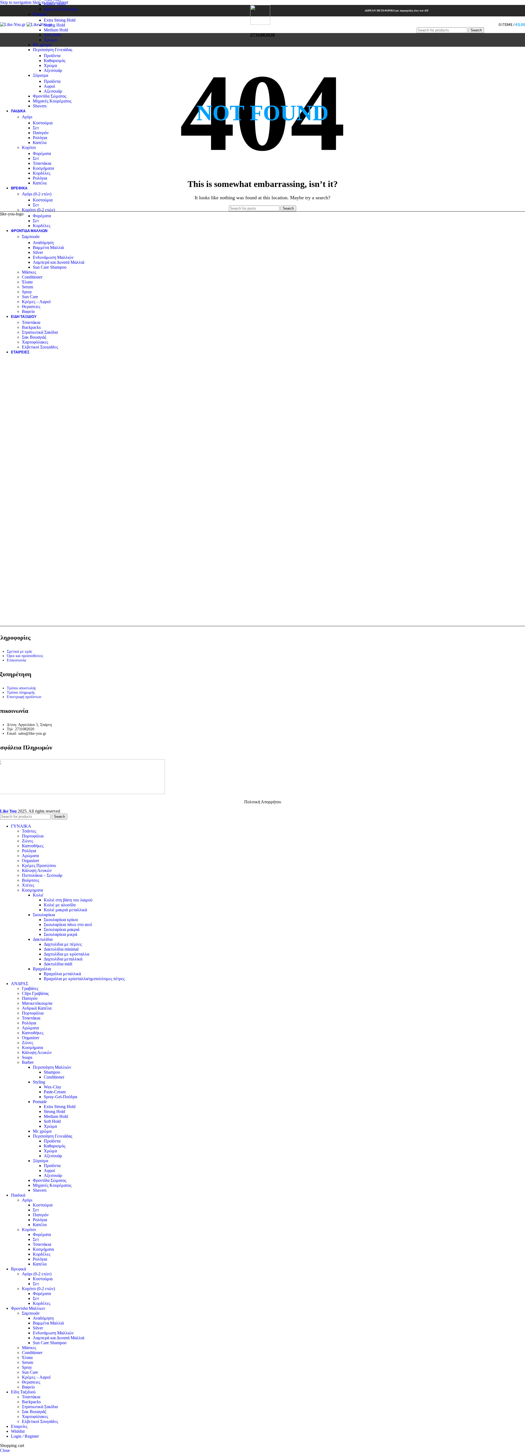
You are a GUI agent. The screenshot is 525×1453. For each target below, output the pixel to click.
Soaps (27, 1057)
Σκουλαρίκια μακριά (61, 929)
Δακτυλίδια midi (58, 964)
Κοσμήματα (43, 168)
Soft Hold (52, 35)
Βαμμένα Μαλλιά (48, 247)
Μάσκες (29, 272)
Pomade (40, 14)
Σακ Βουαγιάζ (34, 337)
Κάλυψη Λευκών (37, 870)
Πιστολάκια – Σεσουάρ (42, 875)
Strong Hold (54, 25)
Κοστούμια (42, 123)
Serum (27, 287)
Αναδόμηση (43, 242)
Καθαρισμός (54, 60)
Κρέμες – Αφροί (36, 301)
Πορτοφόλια (32, 836)
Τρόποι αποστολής (21, 688)
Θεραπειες (31, 306)
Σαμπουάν (31, 236)
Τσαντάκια (42, 163)
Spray (27, 291)
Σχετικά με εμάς (19, 651)
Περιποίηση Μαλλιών (52, 1067)
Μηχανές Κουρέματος (52, 101)
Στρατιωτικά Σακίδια (40, 332)
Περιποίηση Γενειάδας (52, 49)
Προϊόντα (52, 55)
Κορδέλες (41, 173)
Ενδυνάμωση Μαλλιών (53, 257)
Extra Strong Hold (59, 20)
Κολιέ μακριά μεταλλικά (65, 909)
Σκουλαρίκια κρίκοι (61, 919)
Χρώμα (50, 39)
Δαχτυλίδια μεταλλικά (63, 959)
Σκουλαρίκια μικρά (60, 934)
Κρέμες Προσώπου (39, 865)
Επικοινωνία (16, 660)
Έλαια (27, 282)
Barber (28, 1062)
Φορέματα (42, 153)
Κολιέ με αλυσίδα (59, 905)
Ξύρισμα (40, 75)
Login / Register (25, 1436)
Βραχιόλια (42, 968)
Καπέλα (39, 142)
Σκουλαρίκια (44, 914)
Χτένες (28, 885)
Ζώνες (27, 841)
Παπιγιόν (41, 132)
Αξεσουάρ (53, 70)
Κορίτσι (29, 147)
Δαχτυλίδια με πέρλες (63, 944)
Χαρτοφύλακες (35, 342)
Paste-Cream (55, 4)
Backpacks (31, 327)
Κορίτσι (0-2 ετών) (38, 209)
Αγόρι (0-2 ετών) (36, 194)
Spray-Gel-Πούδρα (60, 9)
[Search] (450, 21)
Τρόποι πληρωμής (21, 692)
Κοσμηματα (32, 890)
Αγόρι (27, 117)
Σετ (36, 127)
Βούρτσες (30, 880)
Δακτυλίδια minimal (61, 949)
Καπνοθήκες (32, 845)
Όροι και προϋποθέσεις (25, 656)
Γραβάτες (30, 988)
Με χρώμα (42, 44)
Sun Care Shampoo (49, 267)
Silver (38, 252)
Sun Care (30, 296)
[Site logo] (13, 24)
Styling (39, 1082)
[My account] (489, 24)
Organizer (30, 860)
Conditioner (32, 277)
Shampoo (52, 1072)
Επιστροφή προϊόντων (24, 697)
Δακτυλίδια (42, 939)
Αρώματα (30, 855)
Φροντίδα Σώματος (49, 96)
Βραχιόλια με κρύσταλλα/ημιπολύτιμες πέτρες (84, 978)
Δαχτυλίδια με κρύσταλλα (66, 954)
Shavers (39, 106)
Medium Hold (56, 30)
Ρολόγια (40, 137)
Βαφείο (28, 311)
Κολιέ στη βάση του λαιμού (68, 900)
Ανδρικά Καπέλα (36, 1008)
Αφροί (49, 86)
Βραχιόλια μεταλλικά (62, 973)
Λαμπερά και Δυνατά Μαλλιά (58, 262)
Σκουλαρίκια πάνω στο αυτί (68, 924)
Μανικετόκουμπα (37, 1003)
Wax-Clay (52, 1087)
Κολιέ (38, 895)
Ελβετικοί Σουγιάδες (40, 347)
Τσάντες (29, 831)
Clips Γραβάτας (35, 993)
